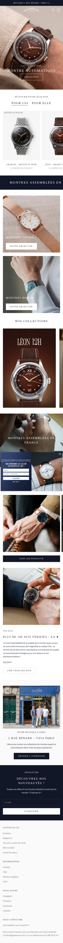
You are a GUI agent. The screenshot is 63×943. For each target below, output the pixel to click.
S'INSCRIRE (16, 478)
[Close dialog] (60, 454)
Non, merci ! (16, 481)
